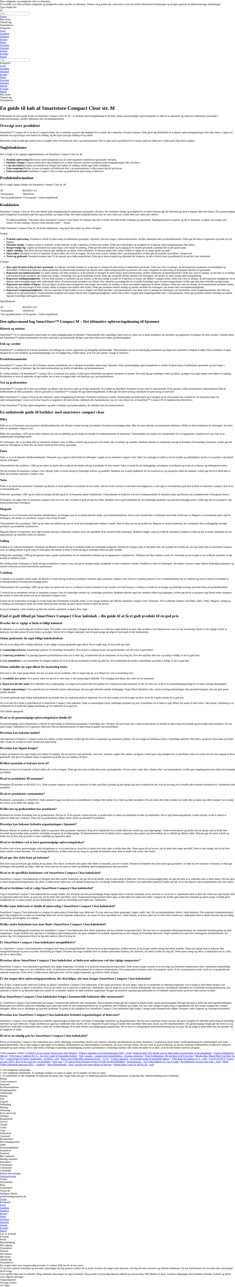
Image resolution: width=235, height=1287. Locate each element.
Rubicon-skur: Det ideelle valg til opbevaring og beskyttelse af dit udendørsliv (172, 1053)
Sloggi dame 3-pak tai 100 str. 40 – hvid (134, 1064)
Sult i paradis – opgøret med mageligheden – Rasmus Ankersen (111, 1056)
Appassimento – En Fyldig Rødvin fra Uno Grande (153, 1061)
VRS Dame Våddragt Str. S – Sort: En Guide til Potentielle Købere (43, 1056)
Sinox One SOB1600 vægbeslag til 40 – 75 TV (85, 1058)
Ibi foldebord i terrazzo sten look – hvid (201, 1061)
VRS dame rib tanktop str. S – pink (189, 1058)
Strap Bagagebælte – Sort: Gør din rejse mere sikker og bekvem (79, 1064)
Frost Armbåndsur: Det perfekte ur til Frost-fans (169, 1056)
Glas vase (57, 1061)
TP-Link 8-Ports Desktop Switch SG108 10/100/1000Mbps (94, 1061)
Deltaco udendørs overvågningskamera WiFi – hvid (105, 1053)
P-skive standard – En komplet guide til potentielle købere (140, 1058)
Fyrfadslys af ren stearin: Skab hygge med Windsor (51, 1053)
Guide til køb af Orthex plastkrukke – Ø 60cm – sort (32, 1058)
